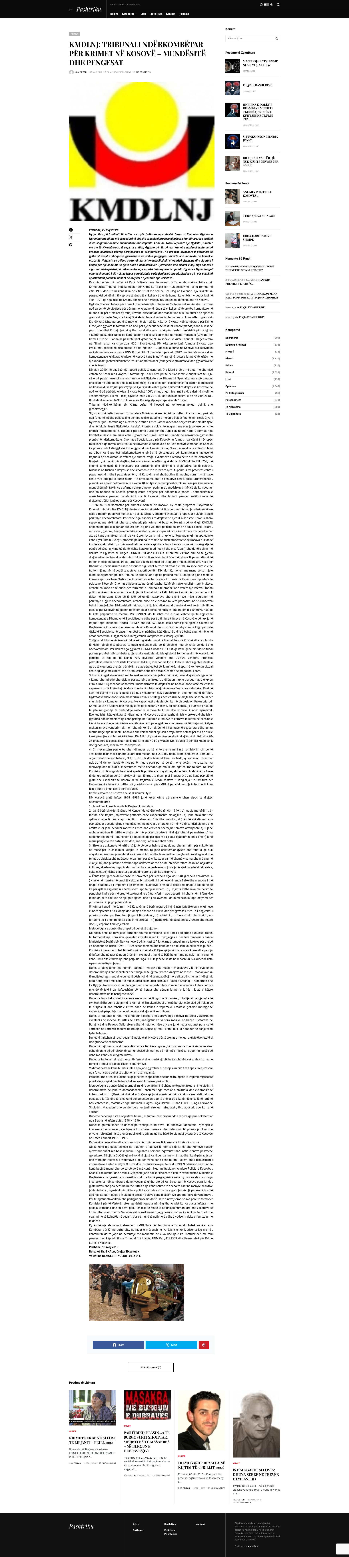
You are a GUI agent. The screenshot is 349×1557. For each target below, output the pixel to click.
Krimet (74, 34)
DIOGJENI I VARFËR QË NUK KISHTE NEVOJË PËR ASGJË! (260, 161)
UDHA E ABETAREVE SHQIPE (257, 238)
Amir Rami (253, 1546)
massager (231, 307)
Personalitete (233, 400)
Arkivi (136, 1524)
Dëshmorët (231, 337)
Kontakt (200, 1524)
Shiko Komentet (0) (151, 1367)
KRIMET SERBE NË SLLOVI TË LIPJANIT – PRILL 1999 (92, 1440)
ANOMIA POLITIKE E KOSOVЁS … (257, 194)
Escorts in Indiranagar (237, 293)
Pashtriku (89, 9)
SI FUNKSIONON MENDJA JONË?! (260, 138)
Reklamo (138, 1530)
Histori (229, 358)
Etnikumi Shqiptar (235, 344)
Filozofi (229, 351)
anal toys (230, 317)
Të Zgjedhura (233, 413)
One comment (109, 1463)
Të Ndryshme (233, 406)
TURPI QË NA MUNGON (259, 216)
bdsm (228, 266)
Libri (228, 379)
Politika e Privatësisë (170, 1532)
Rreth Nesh (170, 1524)
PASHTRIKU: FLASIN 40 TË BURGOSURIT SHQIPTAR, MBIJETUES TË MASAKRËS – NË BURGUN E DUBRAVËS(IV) (147, 1441)
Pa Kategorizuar (234, 393)
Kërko (277, 38)
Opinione (230, 386)
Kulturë (229, 372)
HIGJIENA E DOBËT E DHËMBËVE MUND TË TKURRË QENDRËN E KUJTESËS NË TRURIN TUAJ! (258, 112)
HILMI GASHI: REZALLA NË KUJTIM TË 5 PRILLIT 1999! (201, 1465)
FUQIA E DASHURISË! (257, 85)
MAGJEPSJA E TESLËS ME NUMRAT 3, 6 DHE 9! (260, 63)
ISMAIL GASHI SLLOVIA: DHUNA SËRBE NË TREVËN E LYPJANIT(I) (256, 1474)
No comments (143, 72)
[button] (71, 9)
